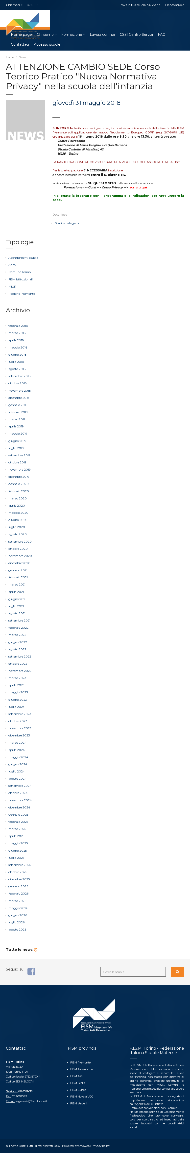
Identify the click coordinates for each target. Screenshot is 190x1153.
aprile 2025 (16, 836)
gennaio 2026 (18, 886)
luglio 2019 (16, 448)
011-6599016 (29, 5)
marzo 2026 (17, 901)
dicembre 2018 (18, 398)
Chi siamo (45, 34)
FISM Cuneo (78, 1090)
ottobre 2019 (17, 462)
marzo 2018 (17, 333)
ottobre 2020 (18, 548)
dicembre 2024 (19, 807)
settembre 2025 (19, 865)
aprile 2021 (16, 592)
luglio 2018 (16, 362)
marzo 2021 (16, 584)
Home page (21, 34)
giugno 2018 (17, 354)
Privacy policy (101, 1146)
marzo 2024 (17, 742)
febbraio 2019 (18, 412)
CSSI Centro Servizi (136, 34)
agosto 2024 (17, 778)
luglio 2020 (16, 527)
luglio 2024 (16, 771)
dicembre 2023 (19, 735)
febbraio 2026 (18, 893)
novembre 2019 (19, 469)
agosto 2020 (17, 534)
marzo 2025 (17, 829)
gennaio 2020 (18, 484)
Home (10, 57)
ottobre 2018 (17, 383)
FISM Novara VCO (81, 1096)
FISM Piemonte (80, 1062)
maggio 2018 (17, 347)
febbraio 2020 (18, 491)
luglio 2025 (16, 858)
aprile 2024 (16, 750)
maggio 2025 (18, 843)
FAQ (162, 34)
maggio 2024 (18, 757)
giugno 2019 (17, 441)
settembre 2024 (19, 785)
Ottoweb (84, 1146)
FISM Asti (76, 1076)
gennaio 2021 (17, 570)
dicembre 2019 (18, 476)
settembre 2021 (19, 620)
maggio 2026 (18, 908)
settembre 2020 (20, 541)
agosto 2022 (17, 649)
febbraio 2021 (18, 577)
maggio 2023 (18, 692)
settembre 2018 (19, 376)
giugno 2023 (17, 699)
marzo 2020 (17, 498)
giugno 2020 (17, 520)
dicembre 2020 (19, 563)
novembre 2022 (19, 671)
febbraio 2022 (18, 627)
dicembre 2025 (19, 879)
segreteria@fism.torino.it (31, 1101)
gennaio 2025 (18, 814)
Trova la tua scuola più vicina (139, 5)
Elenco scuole (174, 5)
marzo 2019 (16, 419)
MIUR (12, 286)
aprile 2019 (16, 426)
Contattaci (20, 44)
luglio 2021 (16, 606)
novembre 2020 (20, 556)
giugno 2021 (17, 599)
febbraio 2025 (18, 822)
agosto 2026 (17, 929)
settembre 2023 (19, 714)
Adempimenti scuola (23, 257)
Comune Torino (19, 272)
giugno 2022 (17, 642)
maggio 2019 (17, 433)
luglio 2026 (16, 922)
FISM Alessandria (81, 1069)
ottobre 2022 (17, 663)
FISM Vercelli (78, 1103)
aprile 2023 (16, 685)
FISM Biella (77, 1083)
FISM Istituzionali (20, 279)
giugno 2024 (17, 764)
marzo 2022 (17, 635)
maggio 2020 (18, 512)
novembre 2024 (20, 800)
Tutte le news (19, 949)
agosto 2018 (17, 369)
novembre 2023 (19, 728)
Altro (12, 265)
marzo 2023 (17, 678)
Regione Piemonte (21, 293)
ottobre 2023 (17, 721)
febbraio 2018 (18, 326)
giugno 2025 (17, 850)
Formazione (71, 34)
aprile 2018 (16, 340)
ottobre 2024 (17, 793)
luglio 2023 (16, 707)
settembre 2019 (19, 455)
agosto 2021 (16, 613)
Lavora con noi (102, 34)
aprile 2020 (16, 505)
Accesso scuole (47, 44)
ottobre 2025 (17, 872)
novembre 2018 (19, 390)
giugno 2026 (17, 915)
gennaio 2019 (17, 405)
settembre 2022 (19, 656)
